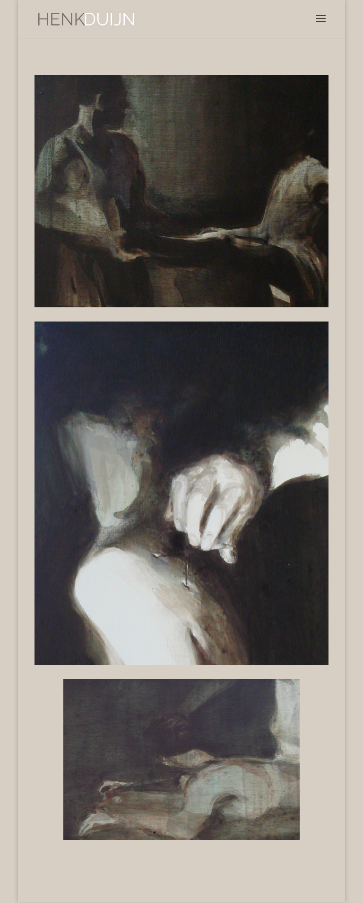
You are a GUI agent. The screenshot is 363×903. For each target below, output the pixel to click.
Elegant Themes (159, 890)
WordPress (261, 890)
